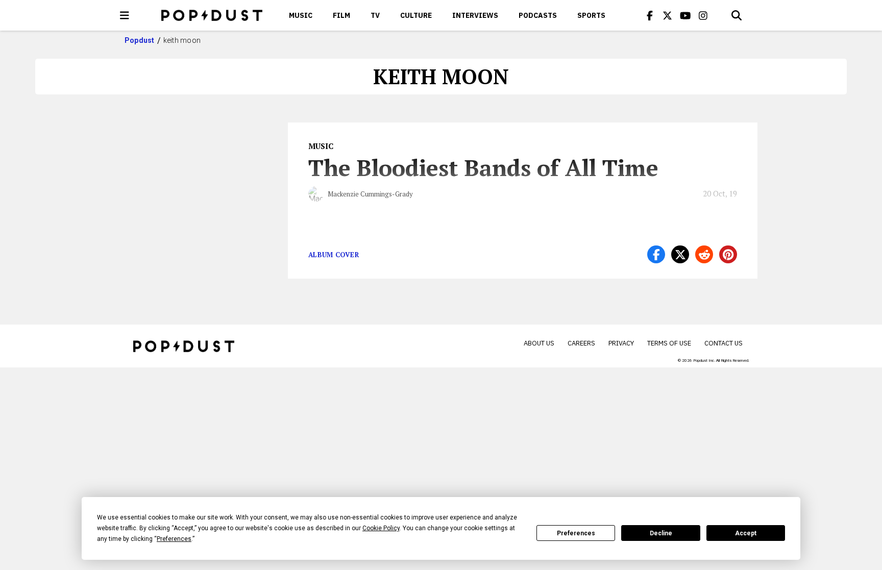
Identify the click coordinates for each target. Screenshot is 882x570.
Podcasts (538, 15)
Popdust (140, 40)
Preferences (576, 533)
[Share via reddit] (704, 254)
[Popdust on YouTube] (685, 15)
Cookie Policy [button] (381, 528)
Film (341, 15)
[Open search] (736, 15)
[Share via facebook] (656, 254)
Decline (661, 533)
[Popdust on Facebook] (649, 15)
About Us (539, 343)
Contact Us (723, 343)
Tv (375, 15)
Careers (581, 343)
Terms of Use (669, 343)
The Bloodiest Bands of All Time (483, 167)
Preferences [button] (174, 538)
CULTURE (416, 15)
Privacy (621, 343)
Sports (591, 15)
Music (300, 15)
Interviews (475, 15)
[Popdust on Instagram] (703, 15)
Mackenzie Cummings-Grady (370, 194)
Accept (745, 533)
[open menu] (124, 15)
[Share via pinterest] (728, 254)
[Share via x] (680, 254)
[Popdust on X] (667, 15)
